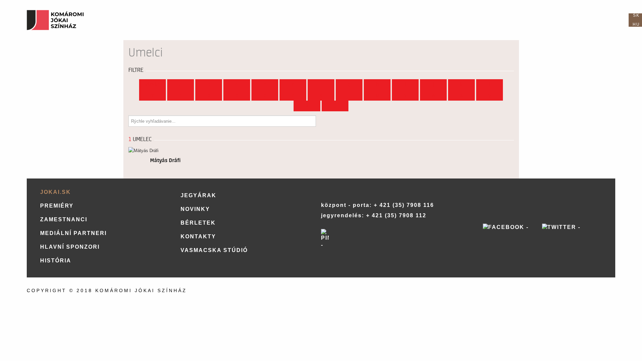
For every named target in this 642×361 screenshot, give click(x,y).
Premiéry (57, 206)
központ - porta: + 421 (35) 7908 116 (377, 205)
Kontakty (198, 236)
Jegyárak (198, 195)
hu (636, 24)
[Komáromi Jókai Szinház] (55, 20)
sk (636, 15)
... (335, 106)
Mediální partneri (73, 233)
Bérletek (198, 223)
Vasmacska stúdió (214, 250)
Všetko (152, 85)
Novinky (195, 209)
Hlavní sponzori (70, 247)
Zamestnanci (63, 219)
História (55, 260)
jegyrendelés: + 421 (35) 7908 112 (373, 215)
